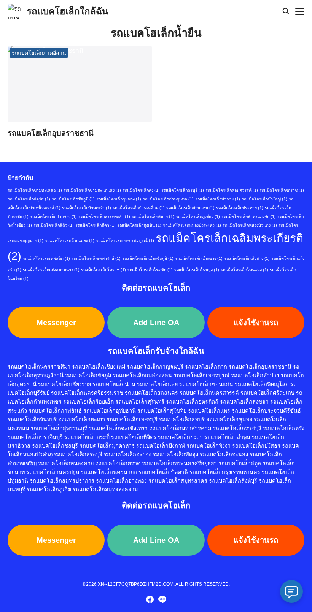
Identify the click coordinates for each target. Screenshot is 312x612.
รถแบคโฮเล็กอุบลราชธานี (51, 133)
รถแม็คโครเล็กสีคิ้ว (53, 225)
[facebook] (149, 599)
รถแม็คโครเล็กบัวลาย (217, 199)
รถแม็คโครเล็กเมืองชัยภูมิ (148, 258)
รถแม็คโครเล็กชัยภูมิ (73, 199)
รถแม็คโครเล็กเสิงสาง (247, 258)
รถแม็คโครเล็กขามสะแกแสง (92, 190)
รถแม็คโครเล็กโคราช (103, 269)
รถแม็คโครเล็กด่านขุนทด (168, 199)
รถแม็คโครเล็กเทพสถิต (46, 258)
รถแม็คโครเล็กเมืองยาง (199, 258)
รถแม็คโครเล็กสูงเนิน (139, 225)
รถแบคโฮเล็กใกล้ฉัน (67, 11)
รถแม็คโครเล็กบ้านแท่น (190, 207)
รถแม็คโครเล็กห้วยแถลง (69, 240)
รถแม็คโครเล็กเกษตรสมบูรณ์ (125, 240)
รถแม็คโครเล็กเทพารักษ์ (96, 258)
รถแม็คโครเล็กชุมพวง (118, 199)
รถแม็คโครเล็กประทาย (239, 207)
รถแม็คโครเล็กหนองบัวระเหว (192, 225)
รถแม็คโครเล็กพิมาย (153, 216)
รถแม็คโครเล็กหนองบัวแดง (250, 225)
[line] (162, 599)
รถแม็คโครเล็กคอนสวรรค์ (231, 190)
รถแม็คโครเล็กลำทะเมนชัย (248, 216)
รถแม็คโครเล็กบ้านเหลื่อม (139, 207)
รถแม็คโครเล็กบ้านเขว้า (86, 207)
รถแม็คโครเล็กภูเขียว (198, 216)
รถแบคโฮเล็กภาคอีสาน (39, 53)
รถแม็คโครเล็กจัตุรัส (29, 199)
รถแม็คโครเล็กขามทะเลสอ (35, 190)
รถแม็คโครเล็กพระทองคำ (104, 216)
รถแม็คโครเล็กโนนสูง (196, 269)
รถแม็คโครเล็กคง (141, 190)
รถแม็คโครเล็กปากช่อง (53, 216)
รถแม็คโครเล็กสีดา (95, 225)
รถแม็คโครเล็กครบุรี (182, 190)
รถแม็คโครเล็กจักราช (281, 190)
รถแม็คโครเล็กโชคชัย (150, 269)
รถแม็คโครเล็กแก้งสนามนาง (51, 269)
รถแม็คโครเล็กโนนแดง (244, 269)
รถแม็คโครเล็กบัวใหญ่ (264, 199)
